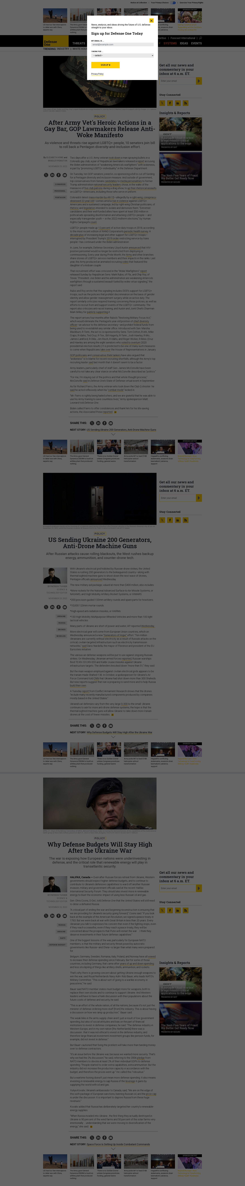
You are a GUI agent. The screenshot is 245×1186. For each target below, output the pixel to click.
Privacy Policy (97, 74)
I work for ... (97, 51)
